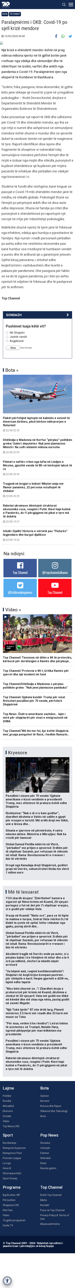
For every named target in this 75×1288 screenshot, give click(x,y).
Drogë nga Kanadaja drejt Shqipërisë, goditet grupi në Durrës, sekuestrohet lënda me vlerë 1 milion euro (37, 869)
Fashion (44, 1153)
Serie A (7, 1168)
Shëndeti (45, 1158)
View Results (26, 348)
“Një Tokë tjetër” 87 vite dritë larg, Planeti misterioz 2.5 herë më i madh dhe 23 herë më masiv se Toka (37, 1013)
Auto (43, 1116)
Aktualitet (8, 1106)
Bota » (12, 370)
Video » (13, 609)
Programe (12, 1187)
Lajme (8, 1088)
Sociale (7, 1116)
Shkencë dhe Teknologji (53, 1111)
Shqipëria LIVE (11, 1205)
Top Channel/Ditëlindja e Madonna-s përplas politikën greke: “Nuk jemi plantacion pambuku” (35, 685)
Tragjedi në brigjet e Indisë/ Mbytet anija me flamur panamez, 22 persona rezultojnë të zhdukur (33, 490)
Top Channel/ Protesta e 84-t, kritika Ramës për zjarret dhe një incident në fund (36, 672)
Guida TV (8, 1225)
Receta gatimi (48, 1168)
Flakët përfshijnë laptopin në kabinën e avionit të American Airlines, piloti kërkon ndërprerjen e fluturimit (36, 424)
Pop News (49, 1135)
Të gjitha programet (14, 1220)
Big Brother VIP (11, 1195)
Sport (8, 1135)
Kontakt (44, 1205)
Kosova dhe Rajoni (50, 1106)
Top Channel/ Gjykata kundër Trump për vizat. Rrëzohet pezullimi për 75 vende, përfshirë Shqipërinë (34, 700)
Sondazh (14, 315)
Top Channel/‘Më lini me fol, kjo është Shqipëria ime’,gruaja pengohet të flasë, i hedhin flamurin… (36, 732)
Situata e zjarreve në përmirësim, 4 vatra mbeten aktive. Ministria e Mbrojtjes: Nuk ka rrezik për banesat (36, 834)
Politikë (7, 1095)
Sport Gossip (10, 1178)
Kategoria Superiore (14, 1148)
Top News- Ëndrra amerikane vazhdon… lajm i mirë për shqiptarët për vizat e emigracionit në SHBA (35, 717)
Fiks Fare (8, 1210)
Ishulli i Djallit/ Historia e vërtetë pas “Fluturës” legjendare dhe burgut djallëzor (35, 535)
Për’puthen (9, 1200)
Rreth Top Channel (51, 1195)
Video (6, 1121)
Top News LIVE (11, 1126)
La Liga (7, 1163)
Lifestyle (45, 1148)
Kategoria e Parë (12, 1153)
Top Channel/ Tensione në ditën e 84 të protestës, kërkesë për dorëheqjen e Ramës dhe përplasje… (37, 659)
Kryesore (17, 752)
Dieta (43, 1163)
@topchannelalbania (55, 572)
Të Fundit (15, 14)
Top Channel (20, 572)
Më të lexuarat (23, 892)
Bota (4, 14)
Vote (13, 347)
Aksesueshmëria (50, 1224)
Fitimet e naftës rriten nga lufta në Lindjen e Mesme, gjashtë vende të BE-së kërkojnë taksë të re (37, 468)
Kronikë (7, 1100)
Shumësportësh (12, 1173)
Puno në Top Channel (52, 1210)
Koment (44, 1100)
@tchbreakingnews (20, 592)
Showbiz (45, 1142)
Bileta (43, 1200)
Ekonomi (8, 1111)
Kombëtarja (9, 1142)
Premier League (12, 1158)
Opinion (44, 1095)
